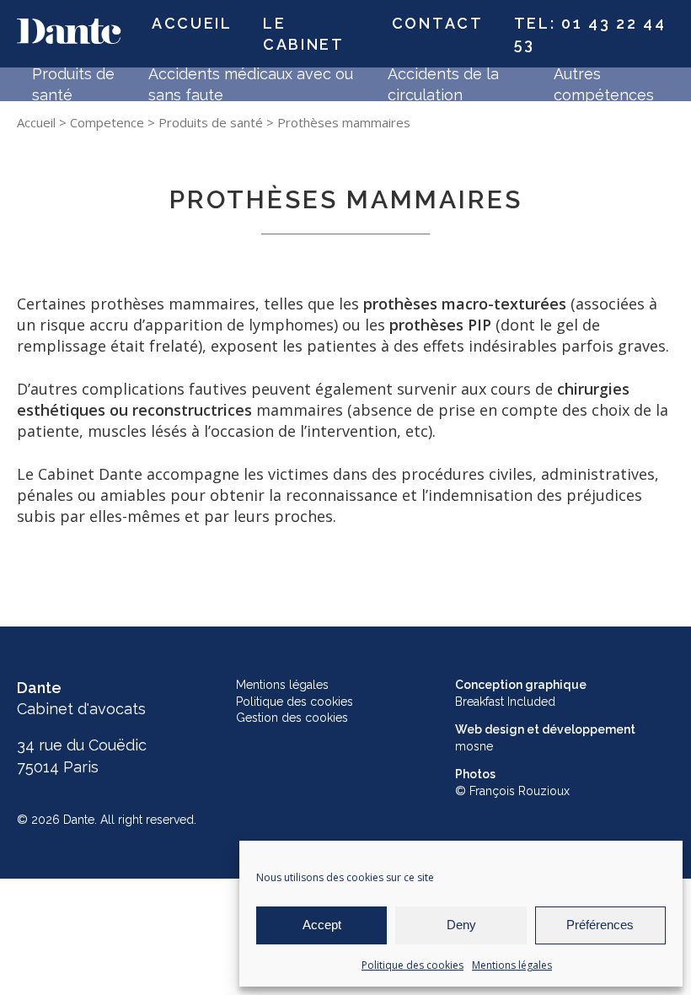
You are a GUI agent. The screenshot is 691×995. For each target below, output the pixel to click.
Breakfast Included (505, 701)
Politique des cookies (412, 965)
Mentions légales (512, 965)
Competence (107, 122)
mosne (474, 746)
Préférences (600, 924)
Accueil (192, 23)
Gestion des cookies (292, 717)
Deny (461, 924)
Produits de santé (210, 122)
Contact (438, 23)
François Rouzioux (519, 791)
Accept (322, 924)
